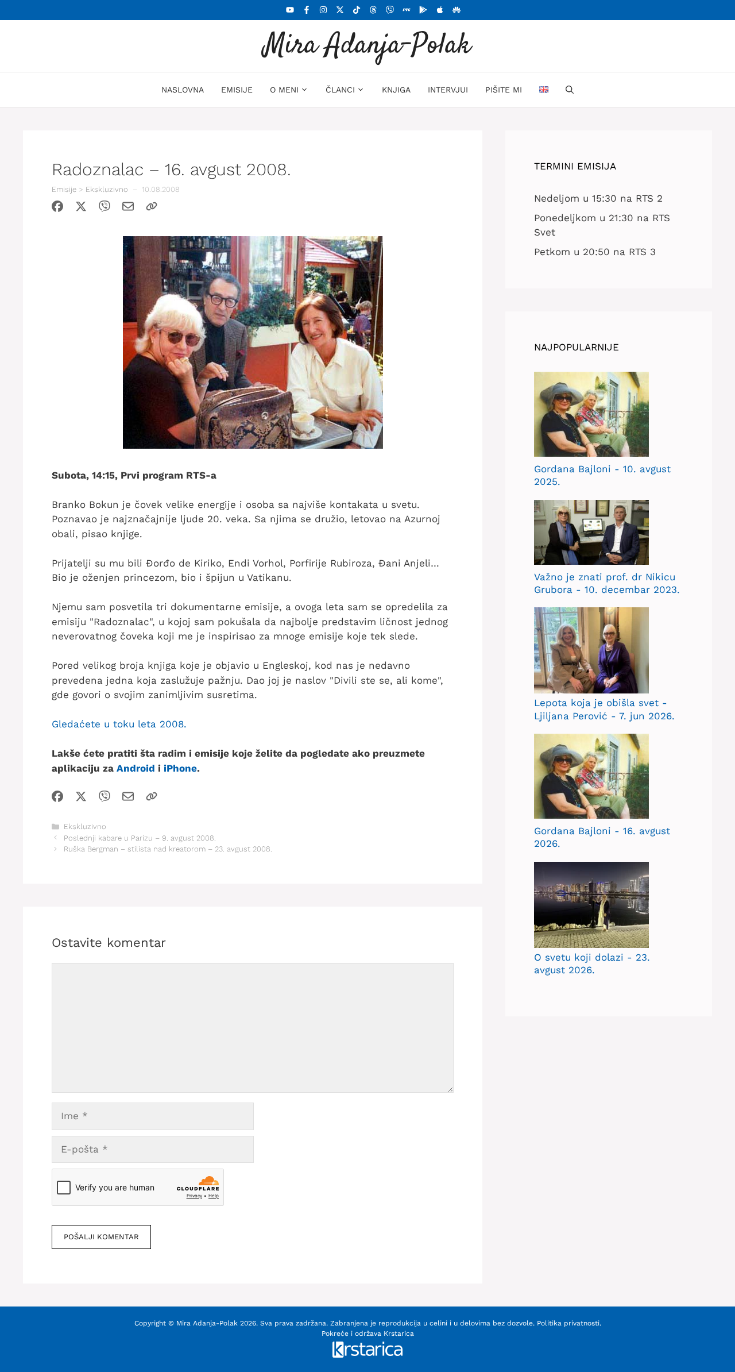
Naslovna (182, 89)
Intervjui (448, 89)
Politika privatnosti (568, 1323)
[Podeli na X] (81, 208)
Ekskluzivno (107, 189)
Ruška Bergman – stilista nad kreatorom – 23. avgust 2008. (168, 849)
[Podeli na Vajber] (104, 208)
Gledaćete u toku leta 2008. (119, 724)
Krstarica (399, 1333)
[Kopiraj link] (151, 208)
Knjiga (396, 89)
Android (136, 768)
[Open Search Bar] (569, 89)
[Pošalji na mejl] (128, 208)
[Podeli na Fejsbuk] (57, 208)
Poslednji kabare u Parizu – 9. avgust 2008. (140, 838)
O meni (284, 89)
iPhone (180, 768)
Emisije (237, 89)
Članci (340, 89)
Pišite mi (503, 89)
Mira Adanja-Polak (367, 45)
